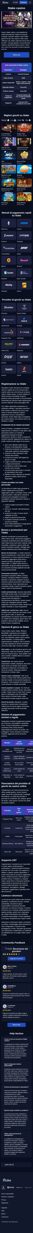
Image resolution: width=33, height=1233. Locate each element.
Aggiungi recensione (16, 958)
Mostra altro (16, 1024)
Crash (19, 120)
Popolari (4, 120)
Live (12, 120)
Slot (27, 120)
